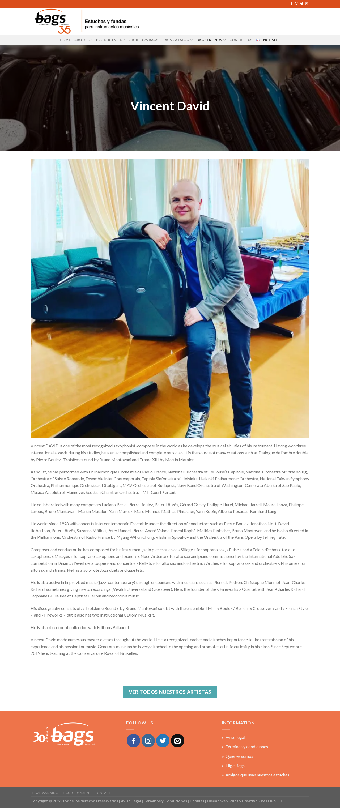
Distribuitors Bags (139, 40)
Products (106, 40)
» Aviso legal (233, 737)
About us (83, 40)
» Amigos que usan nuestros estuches (255, 774)
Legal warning (44, 793)
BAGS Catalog (175, 40)
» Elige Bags (233, 765)
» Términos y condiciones (245, 746)
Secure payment (76, 793)
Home (65, 40)
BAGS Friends (209, 40)
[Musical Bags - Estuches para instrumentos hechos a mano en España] (86, 21)
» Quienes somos (237, 756)
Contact (102, 793)
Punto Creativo (244, 801)
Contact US (241, 40)
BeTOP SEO (271, 801)
